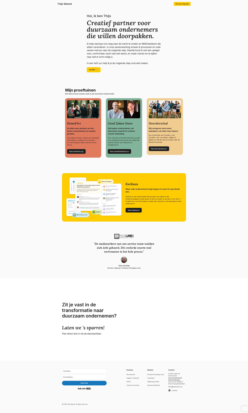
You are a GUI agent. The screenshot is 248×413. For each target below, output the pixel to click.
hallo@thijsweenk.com (175, 387)
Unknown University (133, 385)
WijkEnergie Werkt (153, 381)
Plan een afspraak (182, 4)
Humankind (150, 378)
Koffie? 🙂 (93, 70)
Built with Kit (84, 388)
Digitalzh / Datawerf (133, 378)
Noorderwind (131, 374)
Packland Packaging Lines (155, 374)
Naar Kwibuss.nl (133, 210)
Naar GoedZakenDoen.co (119, 151)
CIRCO (129, 381)
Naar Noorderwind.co (159, 149)
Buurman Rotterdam (153, 385)
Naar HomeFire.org (76, 151)
